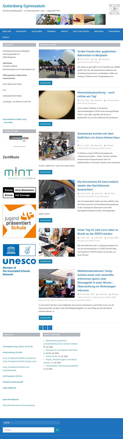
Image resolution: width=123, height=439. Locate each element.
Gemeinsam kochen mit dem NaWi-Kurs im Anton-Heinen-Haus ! (98, 137)
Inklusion (98, 31)
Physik (97, 62)
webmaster (98, 100)
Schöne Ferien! (52, 356)
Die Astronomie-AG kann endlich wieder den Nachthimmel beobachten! (97, 185)
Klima (109, 297)
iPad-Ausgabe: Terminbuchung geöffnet (62, 366)
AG (108, 100)
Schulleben (37, 31)
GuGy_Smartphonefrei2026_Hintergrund (19, 358)
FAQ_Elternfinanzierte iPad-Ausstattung (19, 405)
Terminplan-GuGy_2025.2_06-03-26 (18, 346)
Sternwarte (92, 103)
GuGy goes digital (81, 31)
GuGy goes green (99, 297)
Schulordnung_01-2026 (12, 352)
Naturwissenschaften (85, 62)
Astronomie (114, 100)
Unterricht (21, 31)
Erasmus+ (51, 31)
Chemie (80, 148)
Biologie (110, 145)
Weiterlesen (45, 83)
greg (95, 59)
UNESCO (64, 31)
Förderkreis (114, 31)
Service (6, 37)
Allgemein (106, 59)
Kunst (113, 193)
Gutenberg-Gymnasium (24, 5)
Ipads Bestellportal (11, 399)
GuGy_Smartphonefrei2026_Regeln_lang (19, 361)
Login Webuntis (9, 388)
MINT (79, 103)
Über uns (7, 31)
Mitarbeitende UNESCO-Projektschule (53, 300)
